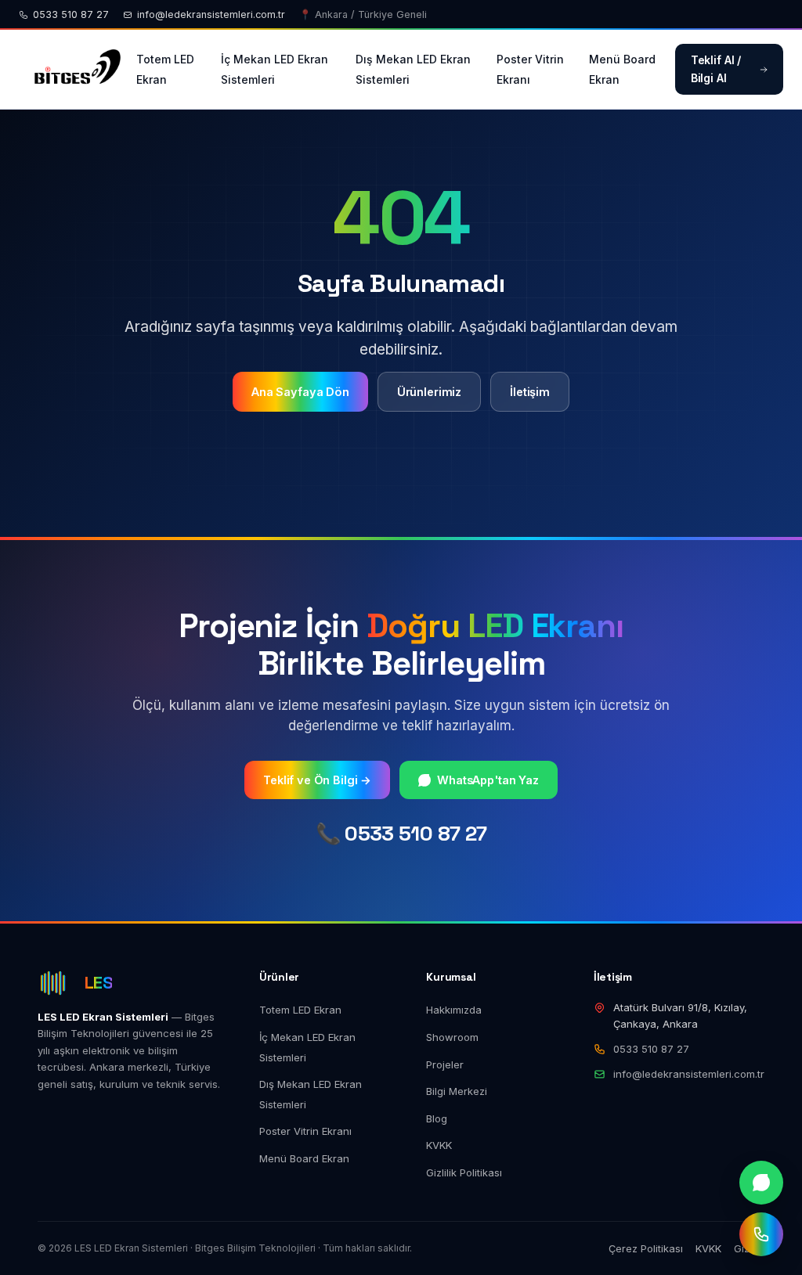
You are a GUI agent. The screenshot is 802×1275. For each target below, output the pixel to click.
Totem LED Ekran (165, 69)
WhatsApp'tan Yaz (488, 780)
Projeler (445, 1064)
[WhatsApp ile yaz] (761, 1183)
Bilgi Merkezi (456, 1091)
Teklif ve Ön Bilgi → (317, 780)
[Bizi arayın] (761, 1234)
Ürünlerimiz (429, 391)
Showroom (452, 1037)
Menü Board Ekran (622, 69)
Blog (436, 1118)
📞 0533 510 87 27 (401, 833)
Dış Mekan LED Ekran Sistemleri (413, 69)
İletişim (530, 391)
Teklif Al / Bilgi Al (716, 68)
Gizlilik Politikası (464, 1172)
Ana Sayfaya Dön (300, 391)
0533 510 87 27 (71, 14)
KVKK (439, 1145)
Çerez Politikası (646, 1248)
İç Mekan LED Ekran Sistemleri (274, 69)
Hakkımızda (454, 1009)
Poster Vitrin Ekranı (530, 69)
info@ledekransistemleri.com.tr (211, 14)
